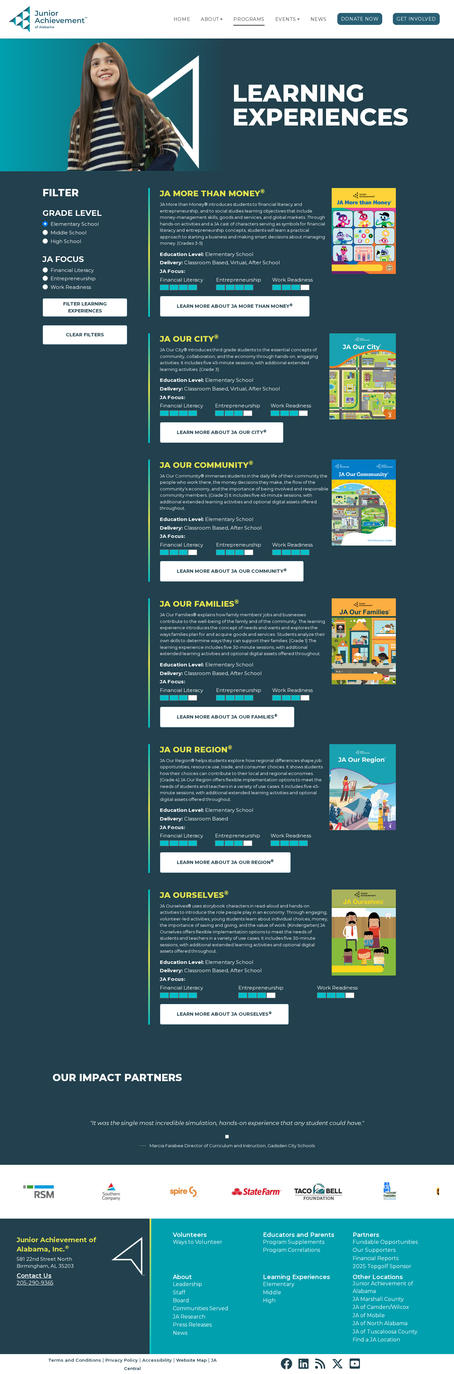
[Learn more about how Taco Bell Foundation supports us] (46, 1192)
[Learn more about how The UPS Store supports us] (191, 1192)
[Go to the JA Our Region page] (362, 788)
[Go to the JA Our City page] (362, 378)
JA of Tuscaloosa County (385, 1332)
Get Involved (416, 19)
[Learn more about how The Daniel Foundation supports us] (118, 1192)
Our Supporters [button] (374, 1250)
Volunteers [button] (190, 1235)
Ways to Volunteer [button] (197, 1242)
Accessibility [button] (157, 1360)
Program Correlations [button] (291, 1250)
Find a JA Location (376, 1339)
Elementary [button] (278, 1284)
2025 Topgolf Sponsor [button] (382, 1266)
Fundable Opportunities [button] (385, 1242)
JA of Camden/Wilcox (381, 1307)
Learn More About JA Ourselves (224, 1014)
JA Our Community (206, 465)
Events (285, 19)
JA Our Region (196, 749)
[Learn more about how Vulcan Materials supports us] (335, 1192)
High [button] (269, 1300)
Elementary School (75, 224)
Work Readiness (71, 287)
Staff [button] (179, 1292)
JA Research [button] (189, 1317)
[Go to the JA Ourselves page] (364, 934)
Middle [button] (272, 1292)
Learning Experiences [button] (296, 1277)
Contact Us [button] (34, 1276)
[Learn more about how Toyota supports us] (263, 1192)
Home (181, 19)
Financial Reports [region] (375, 1258)
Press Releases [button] (192, 1325)
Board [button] (181, 1300)
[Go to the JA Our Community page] (364, 504)
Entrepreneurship (73, 278)
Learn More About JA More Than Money (235, 306)
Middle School (68, 232)
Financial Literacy (72, 270)
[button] (221, 19)
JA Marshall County (378, 1299)
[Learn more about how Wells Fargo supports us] (408, 1192)
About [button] (182, 1277)
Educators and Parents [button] (298, 1235)
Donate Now (360, 19)
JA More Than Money (212, 193)
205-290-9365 (35, 1283)
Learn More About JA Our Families (227, 716)
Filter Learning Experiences (85, 307)
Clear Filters (85, 335)
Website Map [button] (191, 1360)
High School (66, 241)
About (210, 19)
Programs (248, 19)
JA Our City (189, 339)
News (318, 19)
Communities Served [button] (200, 1308)
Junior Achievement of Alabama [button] (383, 1287)
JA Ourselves (194, 895)
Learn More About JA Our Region (225, 862)
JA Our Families (199, 604)
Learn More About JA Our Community (232, 571)
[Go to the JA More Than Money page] (364, 232)
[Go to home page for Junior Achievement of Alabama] (48, 19)
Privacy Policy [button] (121, 1360)
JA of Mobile (369, 1315)
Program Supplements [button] (293, 1242)
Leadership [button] (187, 1284)
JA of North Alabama (380, 1323)
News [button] (180, 1333)
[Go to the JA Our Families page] (364, 643)
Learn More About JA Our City (222, 432)
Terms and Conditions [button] (74, 1360)
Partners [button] (366, 1235)
